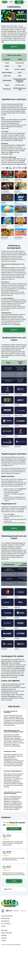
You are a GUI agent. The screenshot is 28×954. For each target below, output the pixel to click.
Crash (16, 167)
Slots (23, 167)
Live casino (10, 168)
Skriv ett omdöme (14, 828)
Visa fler (14, 881)
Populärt (3, 167)
